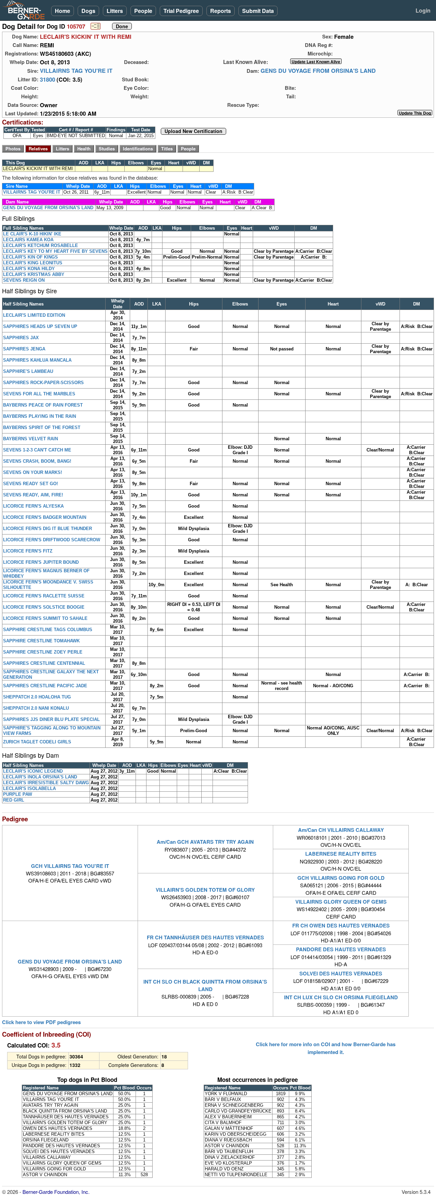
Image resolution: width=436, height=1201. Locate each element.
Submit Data (258, 11)
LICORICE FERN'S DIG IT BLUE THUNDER (47, 528)
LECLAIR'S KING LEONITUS (32, 262)
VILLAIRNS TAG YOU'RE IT (76, 71)
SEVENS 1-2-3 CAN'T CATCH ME (37, 450)
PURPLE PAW (17, 794)
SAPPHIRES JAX (21, 337)
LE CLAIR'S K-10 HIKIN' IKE (32, 233)
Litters (115, 11)
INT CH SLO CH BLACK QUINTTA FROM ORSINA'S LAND (205, 985)
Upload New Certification (193, 131)
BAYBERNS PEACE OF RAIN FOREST (43, 405)
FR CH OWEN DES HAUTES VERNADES (341, 925)
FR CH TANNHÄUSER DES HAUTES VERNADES (205, 937)
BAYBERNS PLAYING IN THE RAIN (39, 416)
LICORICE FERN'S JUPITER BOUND (41, 562)
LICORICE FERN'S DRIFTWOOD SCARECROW (51, 539)
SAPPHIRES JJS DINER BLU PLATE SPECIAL (51, 719)
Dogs (88, 11)
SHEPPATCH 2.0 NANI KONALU (36, 708)
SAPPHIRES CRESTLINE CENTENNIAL (44, 663)
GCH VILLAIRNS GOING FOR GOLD (341, 878)
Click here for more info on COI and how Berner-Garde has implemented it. (325, 1047)
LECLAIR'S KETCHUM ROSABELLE (40, 245)
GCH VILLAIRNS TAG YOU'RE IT (70, 866)
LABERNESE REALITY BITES (340, 853)
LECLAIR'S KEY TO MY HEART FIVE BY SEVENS (55, 251)
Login (423, 10)
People (143, 11)
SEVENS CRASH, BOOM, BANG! (37, 461)
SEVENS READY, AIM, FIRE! (33, 494)
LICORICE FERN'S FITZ (27, 551)
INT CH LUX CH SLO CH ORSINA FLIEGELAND (341, 997)
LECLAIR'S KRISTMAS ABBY (33, 274)
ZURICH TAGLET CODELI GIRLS (37, 741)
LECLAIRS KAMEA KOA (28, 239)
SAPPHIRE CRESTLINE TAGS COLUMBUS (47, 629)
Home (62, 11)
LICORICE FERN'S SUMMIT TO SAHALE (45, 618)
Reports (220, 11)
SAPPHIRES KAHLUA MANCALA (37, 360)
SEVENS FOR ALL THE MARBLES (39, 393)
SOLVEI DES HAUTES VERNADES (340, 973)
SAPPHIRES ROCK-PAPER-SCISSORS (43, 382)
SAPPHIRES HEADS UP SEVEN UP (40, 326)
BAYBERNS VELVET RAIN (30, 438)
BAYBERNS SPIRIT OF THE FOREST (41, 427)
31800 (47, 79)
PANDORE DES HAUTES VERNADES (341, 949)
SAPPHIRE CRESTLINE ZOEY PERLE (42, 652)
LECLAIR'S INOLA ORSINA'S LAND (40, 776)
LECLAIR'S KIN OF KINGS (30, 257)
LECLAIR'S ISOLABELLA (29, 788)
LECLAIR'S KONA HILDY (29, 268)
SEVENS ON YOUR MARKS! (32, 472)
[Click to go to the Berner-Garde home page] (25, 9)
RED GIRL (13, 800)
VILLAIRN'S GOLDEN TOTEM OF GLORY (205, 889)
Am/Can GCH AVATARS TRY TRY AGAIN (205, 841)
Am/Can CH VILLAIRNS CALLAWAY (341, 830)
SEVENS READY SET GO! (30, 483)
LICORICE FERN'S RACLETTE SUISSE (43, 595)
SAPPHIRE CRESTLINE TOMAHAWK (41, 640)
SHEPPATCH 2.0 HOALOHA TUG (37, 697)
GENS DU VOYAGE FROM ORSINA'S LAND (318, 71)
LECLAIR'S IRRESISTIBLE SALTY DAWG (46, 782)
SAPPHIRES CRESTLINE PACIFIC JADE (45, 685)
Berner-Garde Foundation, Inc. (56, 1191)
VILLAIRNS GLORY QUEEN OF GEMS (341, 901)
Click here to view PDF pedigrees (41, 1022)
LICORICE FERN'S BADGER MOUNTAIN (44, 517)
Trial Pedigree (181, 11)
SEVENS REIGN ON (24, 280)
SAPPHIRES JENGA (24, 348)
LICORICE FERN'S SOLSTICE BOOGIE (43, 607)
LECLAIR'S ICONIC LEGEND (33, 771)
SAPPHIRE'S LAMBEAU (28, 371)
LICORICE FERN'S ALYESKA (33, 506)
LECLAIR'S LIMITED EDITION (34, 315)
